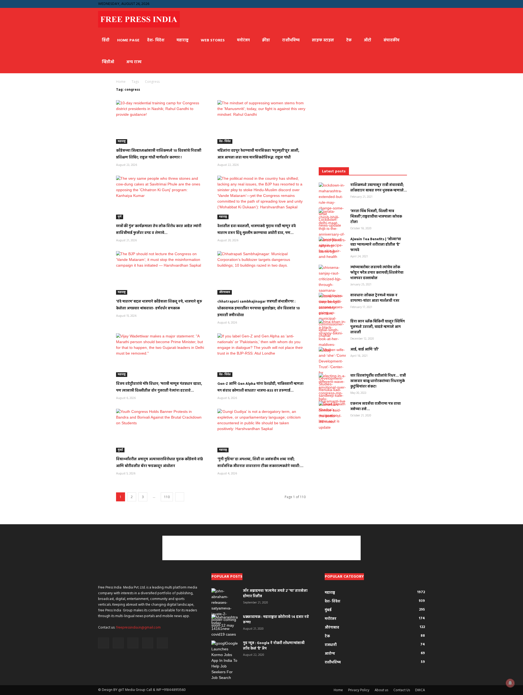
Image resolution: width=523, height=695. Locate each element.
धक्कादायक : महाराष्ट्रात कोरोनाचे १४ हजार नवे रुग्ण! (276, 619)
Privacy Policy (358, 690)
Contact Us (401, 690)
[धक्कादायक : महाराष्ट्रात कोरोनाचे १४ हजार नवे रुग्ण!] (225, 625)
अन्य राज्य (133, 62)
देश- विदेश (155, 40)
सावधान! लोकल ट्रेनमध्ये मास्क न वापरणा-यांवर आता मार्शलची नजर (374, 298)
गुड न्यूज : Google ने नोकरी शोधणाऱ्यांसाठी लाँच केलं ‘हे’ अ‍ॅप (274, 645)
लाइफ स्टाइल (323, 40)
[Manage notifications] (510, 683)
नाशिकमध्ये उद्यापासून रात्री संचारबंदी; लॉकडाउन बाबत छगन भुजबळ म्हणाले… (378, 187)
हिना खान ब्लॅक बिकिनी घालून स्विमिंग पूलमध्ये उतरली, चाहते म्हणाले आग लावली (377, 327)
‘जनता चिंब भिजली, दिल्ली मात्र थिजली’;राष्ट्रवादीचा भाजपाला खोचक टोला (376, 216)
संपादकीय (392, 40)
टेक (349, 40)
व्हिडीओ (108, 62)
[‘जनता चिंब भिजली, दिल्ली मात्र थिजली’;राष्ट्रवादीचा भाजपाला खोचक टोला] (332, 231)
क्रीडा (266, 40)
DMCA (420, 690)
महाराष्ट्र (182, 40)
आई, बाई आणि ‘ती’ (364, 349)
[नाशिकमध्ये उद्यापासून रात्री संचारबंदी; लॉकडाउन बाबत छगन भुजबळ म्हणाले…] (332, 205)
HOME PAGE (128, 40)
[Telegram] (412, 4)
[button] (377, 4)
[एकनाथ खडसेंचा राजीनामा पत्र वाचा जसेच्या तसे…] (332, 412)
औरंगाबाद (224, 292)
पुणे (119, 217)
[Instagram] (394, 4)
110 (167, 497)
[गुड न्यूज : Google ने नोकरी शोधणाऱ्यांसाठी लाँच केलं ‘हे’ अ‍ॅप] (225, 661)
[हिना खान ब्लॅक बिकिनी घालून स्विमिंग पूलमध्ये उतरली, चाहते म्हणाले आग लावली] (332, 336)
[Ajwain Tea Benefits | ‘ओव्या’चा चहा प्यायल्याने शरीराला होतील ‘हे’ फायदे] (332, 248)
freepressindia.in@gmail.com (138, 627)
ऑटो (367, 40)
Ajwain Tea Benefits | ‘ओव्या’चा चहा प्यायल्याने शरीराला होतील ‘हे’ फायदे (375, 244)
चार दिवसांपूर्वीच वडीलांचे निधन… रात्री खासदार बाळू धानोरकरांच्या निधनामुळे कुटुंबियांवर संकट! (378, 381)
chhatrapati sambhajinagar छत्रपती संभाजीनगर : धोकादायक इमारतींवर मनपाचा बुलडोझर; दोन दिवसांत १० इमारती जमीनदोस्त (258, 308)
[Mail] (403, 4)
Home (121, 81)
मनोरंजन (243, 40)
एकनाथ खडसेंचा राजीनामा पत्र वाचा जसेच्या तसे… (375, 406)
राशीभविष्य (291, 40)
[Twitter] (421, 4)
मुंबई (120, 450)
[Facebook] (385, 4)
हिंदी (106, 40)
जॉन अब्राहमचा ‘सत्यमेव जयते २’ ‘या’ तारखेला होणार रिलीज (275, 593)
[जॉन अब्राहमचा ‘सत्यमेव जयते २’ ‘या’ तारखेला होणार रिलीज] (225, 608)
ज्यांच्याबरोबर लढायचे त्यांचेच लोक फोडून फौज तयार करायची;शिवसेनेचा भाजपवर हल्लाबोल (376, 272)
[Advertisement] (363, 121)
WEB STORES (213, 40)
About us (381, 690)
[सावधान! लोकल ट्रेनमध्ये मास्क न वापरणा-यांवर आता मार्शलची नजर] (332, 316)
